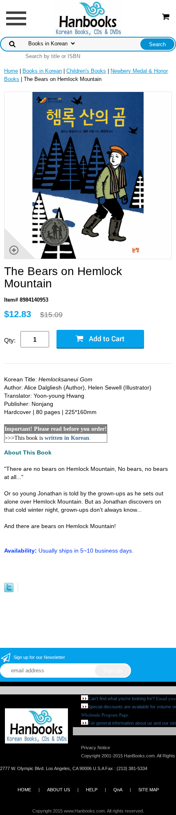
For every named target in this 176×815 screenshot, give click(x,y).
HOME (24, 789)
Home (11, 71)
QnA (117, 789)
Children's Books (86, 71)
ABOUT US (58, 789)
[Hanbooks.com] (88, 18)
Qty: (10, 340)
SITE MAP (148, 789)
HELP (91, 789)
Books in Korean (42, 71)
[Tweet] (9, 590)
